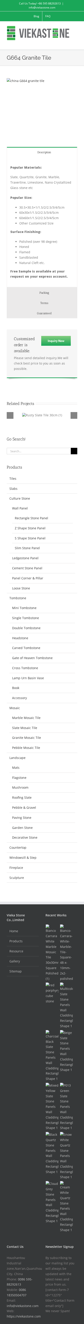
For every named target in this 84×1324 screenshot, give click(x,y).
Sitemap (15, 971)
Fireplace (16, 867)
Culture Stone (19, 498)
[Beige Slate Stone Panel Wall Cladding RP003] (66, 1051)
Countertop (17, 847)
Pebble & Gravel (24, 807)
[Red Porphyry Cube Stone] (52, 993)
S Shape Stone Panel (30, 538)
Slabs (13, 488)
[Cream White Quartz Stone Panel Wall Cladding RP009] (66, 1206)
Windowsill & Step (23, 857)
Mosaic (14, 708)
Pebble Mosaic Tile (26, 748)
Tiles (12, 478)
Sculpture (16, 878)
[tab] (42, 152)
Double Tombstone (26, 628)
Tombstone (17, 598)
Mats (15, 767)
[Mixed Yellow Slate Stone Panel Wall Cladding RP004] (52, 1106)
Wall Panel (20, 508)
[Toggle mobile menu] (75, 42)
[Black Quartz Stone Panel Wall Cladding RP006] (52, 1153)
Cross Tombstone (25, 668)
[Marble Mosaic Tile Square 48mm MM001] (66, 953)
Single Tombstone (25, 618)
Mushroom (20, 787)
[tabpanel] (42, 222)
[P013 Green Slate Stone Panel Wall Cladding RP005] (66, 1106)
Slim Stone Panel (27, 548)
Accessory (19, 698)
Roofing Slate (22, 797)
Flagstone (19, 777)
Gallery (14, 961)
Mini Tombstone (24, 608)
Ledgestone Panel (25, 558)
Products (16, 941)
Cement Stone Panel (27, 568)
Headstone (20, 638)
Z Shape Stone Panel (30, 528)
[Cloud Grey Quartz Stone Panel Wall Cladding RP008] (52, 1202)
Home (13, 931)
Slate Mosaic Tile (24, 728)
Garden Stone (22, 827)
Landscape (17, 758)
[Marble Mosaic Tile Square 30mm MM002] (52, 953)
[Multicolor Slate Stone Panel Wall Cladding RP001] (66, 1005)
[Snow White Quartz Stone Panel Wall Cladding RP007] (66, 1155)
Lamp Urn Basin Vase (28, 678)
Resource (16, 951)
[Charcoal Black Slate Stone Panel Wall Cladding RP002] (52, 1055)
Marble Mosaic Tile (26, 718)
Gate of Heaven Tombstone (32, 658)
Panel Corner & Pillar (27, 578)
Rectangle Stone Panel (31, 518)
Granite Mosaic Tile (26, 737)
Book (15, 688)
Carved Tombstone (26, 648)
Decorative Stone (24, 837)
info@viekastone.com (42, 7)
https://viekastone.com (24, 1316)
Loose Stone (21, 588)
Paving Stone (21, 817)
